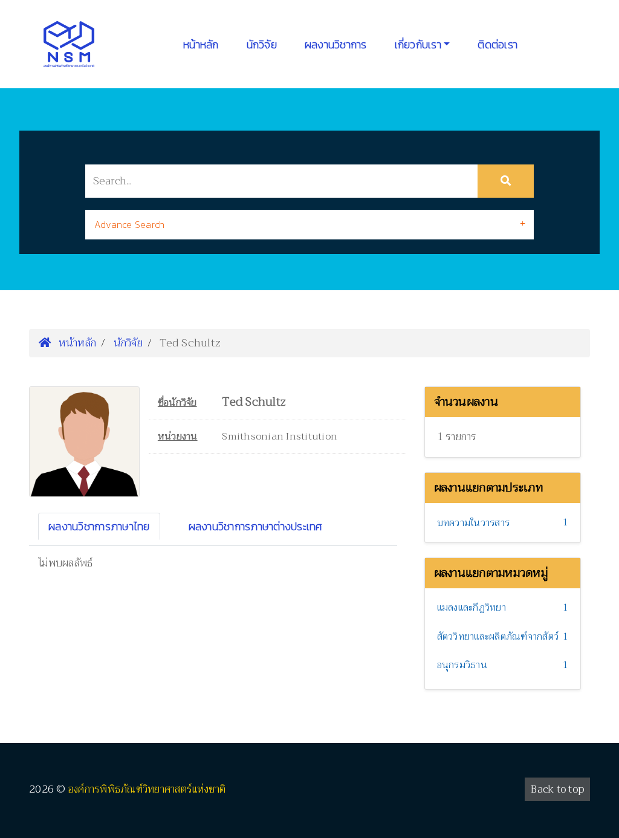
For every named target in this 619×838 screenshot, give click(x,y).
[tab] (309, 224)
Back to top (557, 789)
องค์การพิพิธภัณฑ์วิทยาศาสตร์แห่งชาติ (147, 789)
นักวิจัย (262, 44)
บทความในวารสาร (473, 523)
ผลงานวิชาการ (336, 44)
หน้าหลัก (201, 44)
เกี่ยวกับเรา (418, 44)
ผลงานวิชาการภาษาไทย (99, 526)
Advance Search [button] (129, 224)
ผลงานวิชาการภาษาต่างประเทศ (256, 526)
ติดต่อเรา (497, 44)
